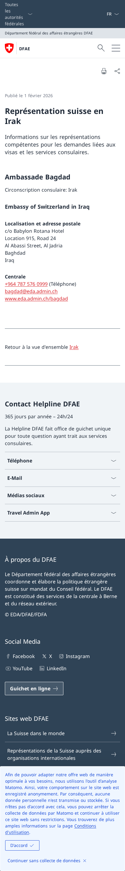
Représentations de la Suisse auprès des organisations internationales (54, 754)
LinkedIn (56, 668)
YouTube (22, 668)
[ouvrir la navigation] (116, 48)
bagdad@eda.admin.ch (31, 291)
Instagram (78, 656)
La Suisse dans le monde (36, 733)
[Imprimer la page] (103, 71)
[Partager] (117, 71)
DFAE (24, 48)
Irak (74, 347)
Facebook (24, 656)
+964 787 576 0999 (26, 284)
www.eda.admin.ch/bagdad (36, 298)
